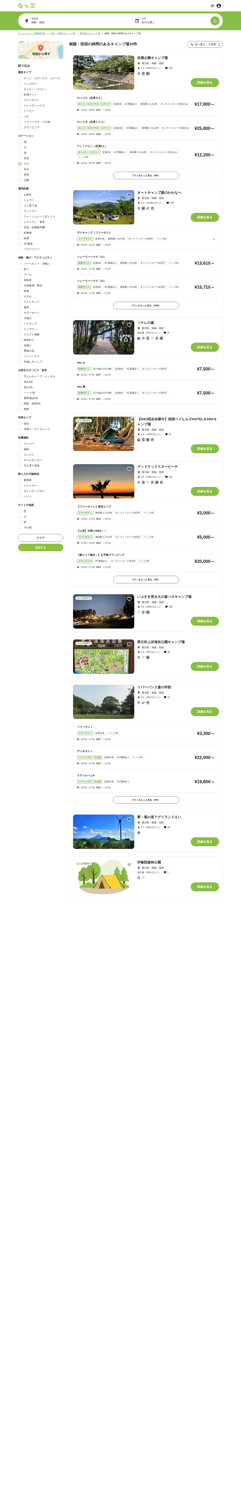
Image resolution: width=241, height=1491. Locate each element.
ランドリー (30, 210)
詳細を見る (204, 82)
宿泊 (26, 423)
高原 (26, 158)
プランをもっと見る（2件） (146, 579)
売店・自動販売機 (34, 227)
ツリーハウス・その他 (37, 121)
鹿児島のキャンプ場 (90, 33)
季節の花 (29, 350)
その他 (28, 527)
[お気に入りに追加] (129, 60)
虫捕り (28, 345)
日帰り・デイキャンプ (37, 429)
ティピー (29, 110)
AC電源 (28, 243)
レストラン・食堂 (34, 221)
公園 (26, 179)
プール (28, 274)
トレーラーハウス (34, 105)
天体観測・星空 (33, 285)
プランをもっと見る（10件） (146, 305)
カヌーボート (32, 312)
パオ (26, 116)
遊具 (26, 307)
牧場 (26, 290)
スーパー (29, 443)
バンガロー (30, 83)
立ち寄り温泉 (32, 465)
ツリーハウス (32, 356)
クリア (41, 537)
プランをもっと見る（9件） (146, 175)
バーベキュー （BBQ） (37, 263)
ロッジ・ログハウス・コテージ (42, 78)
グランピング (32, 127)
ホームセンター (33, 460)
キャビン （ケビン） (36, 89)
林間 (26, 163)
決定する (40, 547)
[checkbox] (19, 78)
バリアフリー (32, 249)
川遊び (28, 318)
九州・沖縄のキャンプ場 (62, 33)
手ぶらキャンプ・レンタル (39, 376)
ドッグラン (30, 329)
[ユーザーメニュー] (215, 6)
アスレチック (32, 301)
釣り (26, 269)
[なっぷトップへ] (26, 5)
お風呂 (28, 194)
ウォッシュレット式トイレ (39, 216)
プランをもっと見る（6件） (146, 800)
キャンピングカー (34, 490)
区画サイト (30, 94)
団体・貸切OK (32, 403)
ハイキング (30, 323)
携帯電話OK (31, 398)
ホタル (28, 296)
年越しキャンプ (33, 361)
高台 (26, 169)
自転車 (28, 280)
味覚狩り (29, 339)
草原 (26, 174)
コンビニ (29, 454)
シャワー (29, 200)
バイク (28, 496)
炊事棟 (28, 232)
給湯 (26, 238)
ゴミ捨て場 (30, 205)
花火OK (28, 381)
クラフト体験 (32, 334)
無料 (26, 408)
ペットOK (29, 392)
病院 (26, 449)
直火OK (28, 387)
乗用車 (28, 480)
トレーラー (30, 485)
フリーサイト (32, 100)
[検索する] (215, 20)
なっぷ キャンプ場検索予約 (32, 33)
